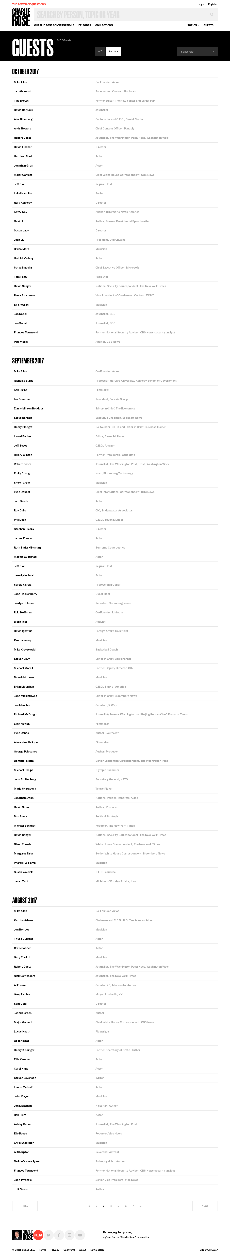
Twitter (49, 1235)
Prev (25, 1205)
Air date (113, 51)
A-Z (100, 51)
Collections (104, 25)
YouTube (80, 1235)
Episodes (84, 25)
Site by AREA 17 (209, 1250)
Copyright (69, 1250)
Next (205, 1205)
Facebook (59, 1235)
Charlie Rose (21, 17)
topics (192, 25)
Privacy (55, 1250)
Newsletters (97, 1250)
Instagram (69, 1235)
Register (213, 4)
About (82, 1250)
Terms (42, 1250)
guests (208, 25)
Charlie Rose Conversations (54, 25)
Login (201, 4)
